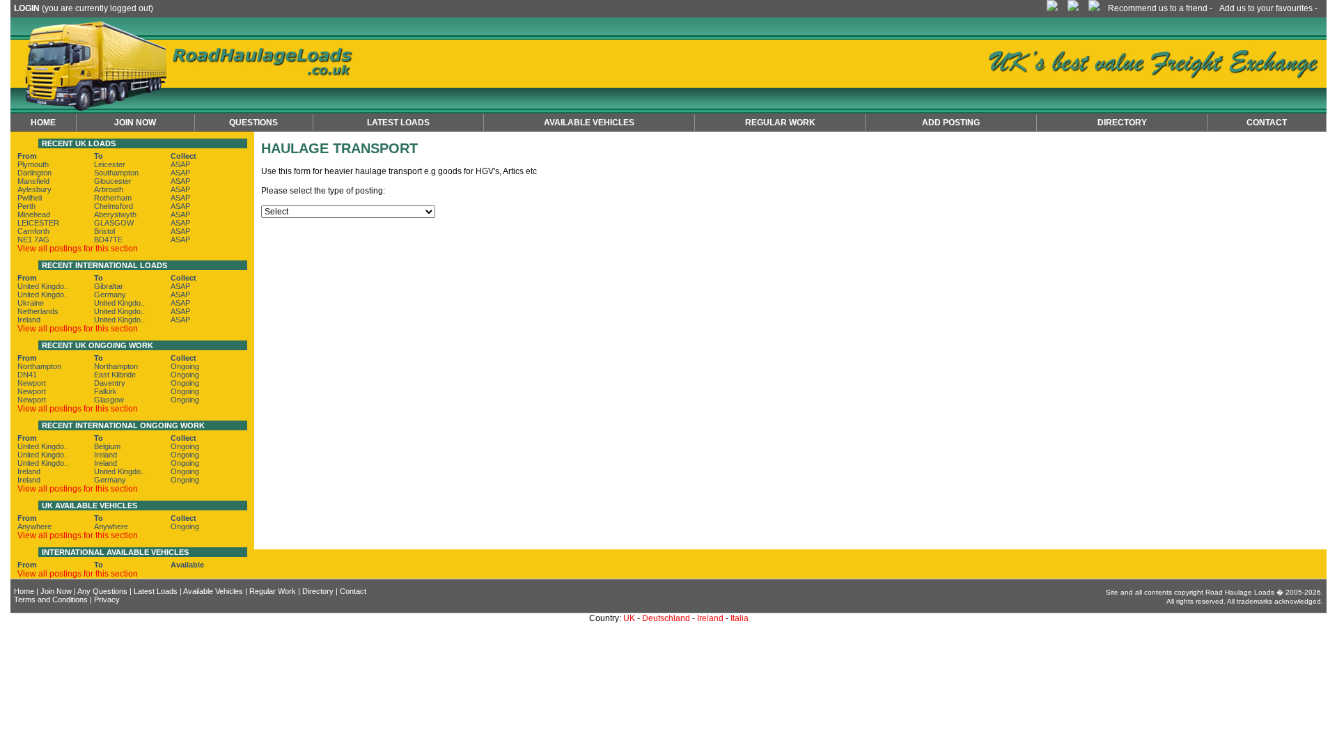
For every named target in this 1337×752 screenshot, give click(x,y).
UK (629, 618)
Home (43, 122)
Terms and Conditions (51, 599)
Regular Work (272, 591)
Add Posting (951, 122)
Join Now (135, 122)
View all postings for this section (77, 248)
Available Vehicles (213, 591)
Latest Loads (398, 122)
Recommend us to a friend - (1160, 8)
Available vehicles (589, 122)
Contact (1266, 122)
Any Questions (102, 591)
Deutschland (666, 618)
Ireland (710, 618)
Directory (1122, 122)
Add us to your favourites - (1268, 8)
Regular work (780, 122)
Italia (739, 618)
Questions (253, 122)
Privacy (107, 599)
